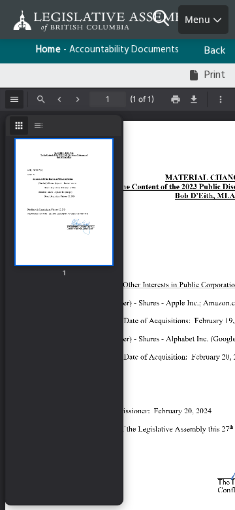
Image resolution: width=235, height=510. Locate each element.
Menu (199, 19)
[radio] (19, 125)
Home (48, 50)
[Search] (165, 19)
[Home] (52, 20)
